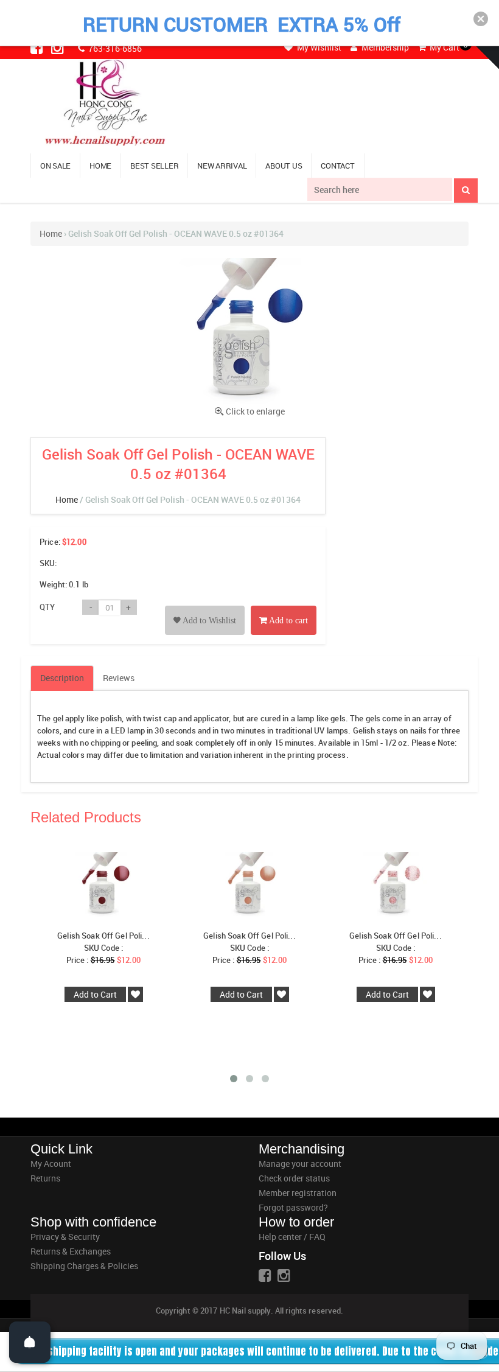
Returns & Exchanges (70, 1251)
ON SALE (55, 165)
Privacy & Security (65, 1236)
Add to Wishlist (208, 620)
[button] (480, 19)
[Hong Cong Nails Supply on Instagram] (58, 47)
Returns (45, 1178)
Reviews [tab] (118, 678)
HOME (100, 165)
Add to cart (287, 620)
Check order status (294, 1178)
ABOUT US (283, 165)
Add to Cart (95, 994)
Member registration (298, 1193)
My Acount (50, 1163)
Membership (384, 47)
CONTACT (337, 165)
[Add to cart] (283, 606)
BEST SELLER (154, 165)
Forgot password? (293, 1207)
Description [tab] (62, 678)
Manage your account (300, 1163)
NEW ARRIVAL (221, 165)
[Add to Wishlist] (205, 606)
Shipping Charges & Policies (84, 1266)
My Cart (443, 47)
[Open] (30, 1342)
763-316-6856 (114, 48)
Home (51, 233)
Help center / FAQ (292, 1236)
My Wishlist (318, 47)
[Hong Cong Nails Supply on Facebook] (37, 47)
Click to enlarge (255, 411)
